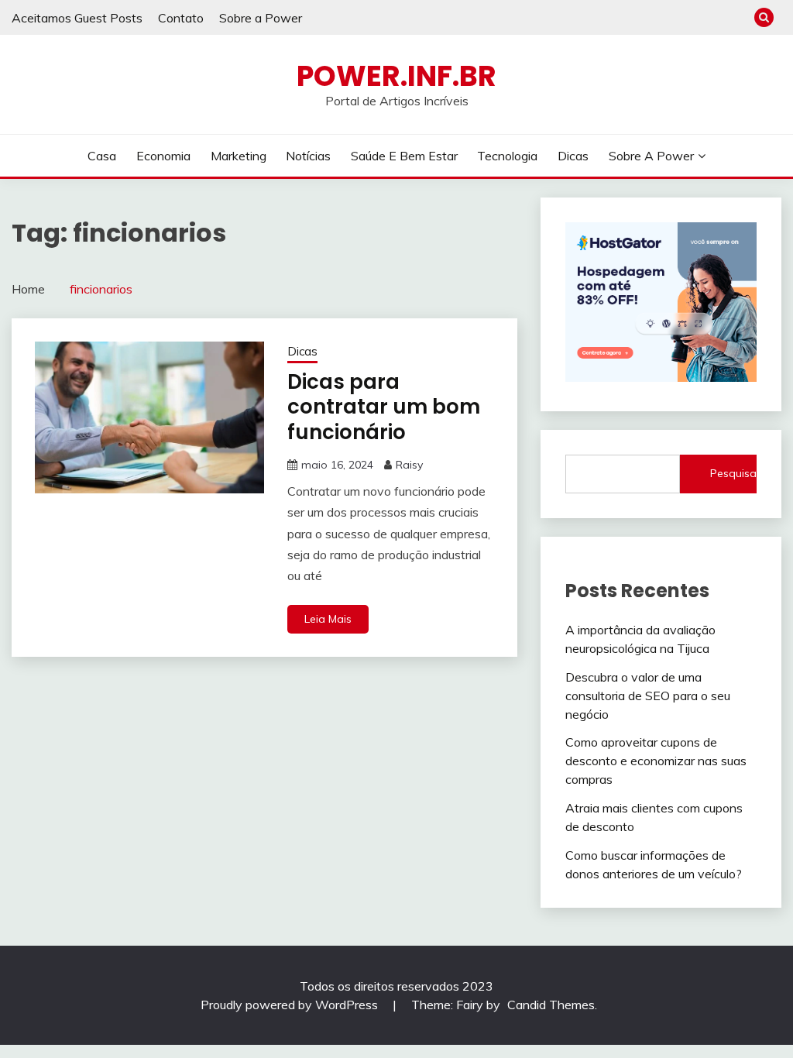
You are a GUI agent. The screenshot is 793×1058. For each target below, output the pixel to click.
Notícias (308, 155)
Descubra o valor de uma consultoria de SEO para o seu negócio (647, 695)
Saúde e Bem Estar (404, 155)
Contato (181, 18)
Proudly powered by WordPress (291, 1004)
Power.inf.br (396, 76)
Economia (163, 155)
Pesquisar (733, 473)
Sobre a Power (260, 18)
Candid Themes (551, 1004)
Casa (102, 155)
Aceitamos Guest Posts (77, 18)
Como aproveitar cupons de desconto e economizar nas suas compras (656, 760)
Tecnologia (507, 155)
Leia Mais (328, 619)
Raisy (409, 465)
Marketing (238, 155)
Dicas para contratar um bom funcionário (383, 407)
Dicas (573, 155)
